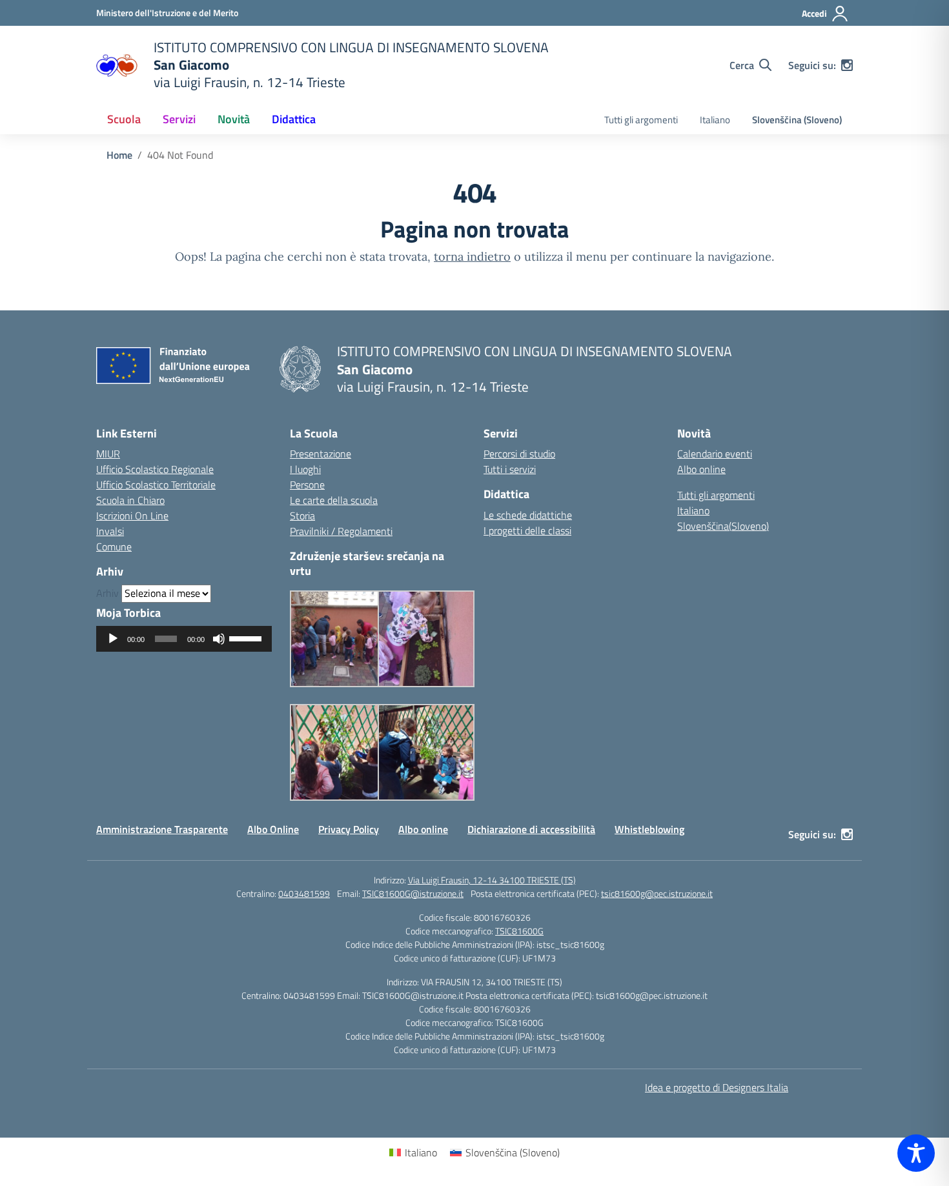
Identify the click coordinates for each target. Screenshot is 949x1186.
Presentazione (320, 453)
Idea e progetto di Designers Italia (716, 1087)
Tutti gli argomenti (641, 119)
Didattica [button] (294, 119)
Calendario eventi (714, 453)
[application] (184, 639)
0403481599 (304, 893)
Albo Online (273, 829)
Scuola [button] (124, 119)
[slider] (247, 637)
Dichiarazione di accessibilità (531, 829)
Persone (307, 484)
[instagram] (847, 65)
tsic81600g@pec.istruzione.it (657, 893)
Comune (114, 546)
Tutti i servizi (510, 469)
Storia (302, 515)
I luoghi (305, 469)
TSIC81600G (519, 931)
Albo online (701, 469)
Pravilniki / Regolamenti (341, 531)
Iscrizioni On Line (132, 515)
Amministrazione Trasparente (162, 829)
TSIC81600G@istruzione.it (413, 893)
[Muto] (218, 638)
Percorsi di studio (519, 453)
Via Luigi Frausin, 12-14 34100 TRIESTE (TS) (492, 880)
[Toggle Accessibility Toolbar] (916, 1153)
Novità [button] (234, 119)
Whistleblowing (649, 829)
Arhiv (107, 593)
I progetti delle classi (527, 530)
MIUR (108, 453)
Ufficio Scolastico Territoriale (156, 484)
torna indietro (472, 256)
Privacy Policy (348, 829)
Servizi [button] (179, 119)
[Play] (113, 638)
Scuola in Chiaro (130, 500)
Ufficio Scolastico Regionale (155, 469)
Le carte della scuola (334, 500)
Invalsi (110, 531)
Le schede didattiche (528, 515)
